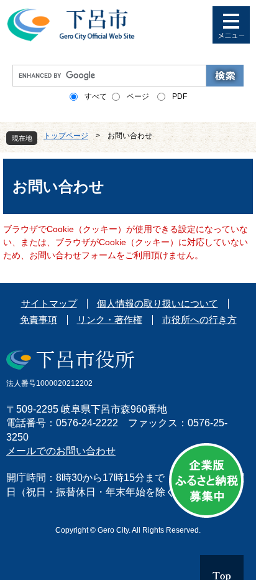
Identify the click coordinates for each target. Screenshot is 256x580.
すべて (96, 96)
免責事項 (38, 319)
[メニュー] (231, 25)
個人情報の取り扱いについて (157, 303)
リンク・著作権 (109, 319)
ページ (138, 96)
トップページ (65, 135)
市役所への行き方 (199, 319)
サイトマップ (49, 303)
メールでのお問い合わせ (61, 451)
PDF (179, 96)
